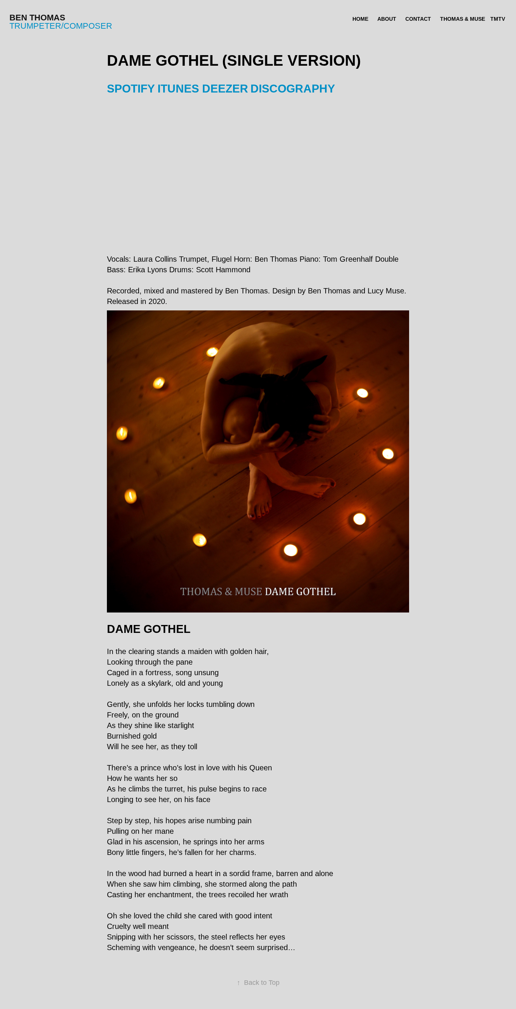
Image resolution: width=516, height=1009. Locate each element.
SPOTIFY (130, 88)
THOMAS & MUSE (462, 19)
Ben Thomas (37, 17)
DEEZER (225, 88)
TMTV (497, 19)
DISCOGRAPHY (292, 88)
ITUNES (178, 88)
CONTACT (418, 19)
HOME (360, 19)
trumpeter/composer (60, 26)
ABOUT (386, 19)
